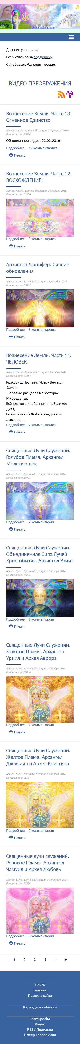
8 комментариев (42, 239)
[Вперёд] (55, 960)
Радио (40, 1024)
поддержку (43, 57)
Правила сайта (40, 996)
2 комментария (41, 522)
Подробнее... (17, 148)
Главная (40, 990)
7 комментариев (42, 425)
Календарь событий (40, 1007)
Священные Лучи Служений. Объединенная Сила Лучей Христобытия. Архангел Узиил (40, 554)
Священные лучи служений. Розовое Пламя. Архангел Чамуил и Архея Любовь (37, 863)
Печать (19, 156)
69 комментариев (43, 148)
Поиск (40, 985)
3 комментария (41, 620)
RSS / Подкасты (40, 1030)
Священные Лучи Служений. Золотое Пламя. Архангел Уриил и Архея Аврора (38, 652)
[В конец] (66, 960)
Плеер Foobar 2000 (40, 1035)
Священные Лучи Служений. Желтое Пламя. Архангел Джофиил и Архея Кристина (38, 757)
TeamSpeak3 (40, 1019)
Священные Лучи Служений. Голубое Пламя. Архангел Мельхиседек (38, 457)
